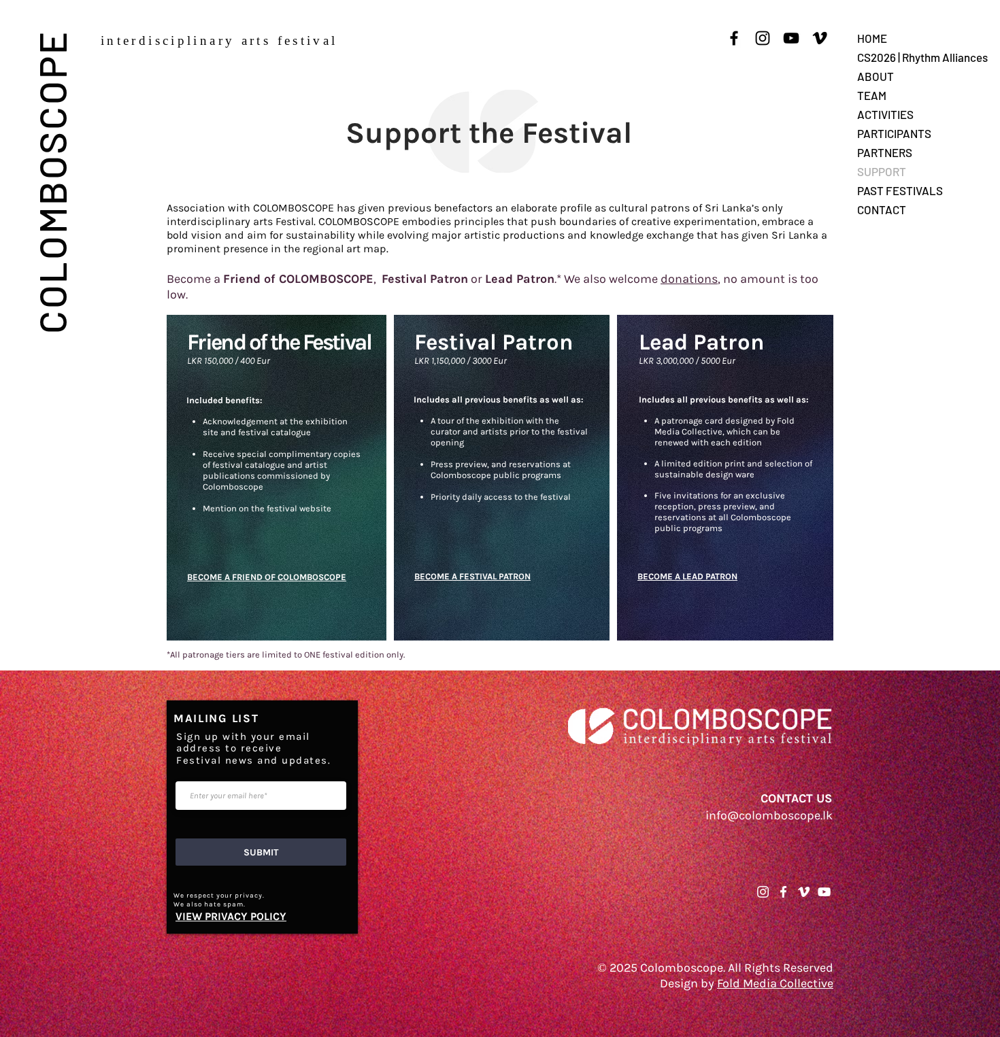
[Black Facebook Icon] (734, 38)
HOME (872, 38)
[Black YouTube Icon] (791, 38)
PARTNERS (884, 152)
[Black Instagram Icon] (762, 38)
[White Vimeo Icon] (804, 892)
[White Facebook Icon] (783, 892)
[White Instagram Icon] (763, 892)
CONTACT (881, 209)
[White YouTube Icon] (824, 892)
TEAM (871, 95)
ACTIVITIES (885, 114)
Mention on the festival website (267, 508)
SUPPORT (881, 171)
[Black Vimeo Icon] (819, 38)
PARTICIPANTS (894, 133)
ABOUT (875, 76)
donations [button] (689, 278)
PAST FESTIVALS (900, 190)
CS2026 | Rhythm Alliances (922, 57)
